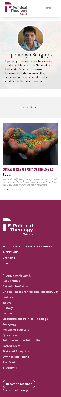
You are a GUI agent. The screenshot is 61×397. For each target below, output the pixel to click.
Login (6, 263)
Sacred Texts (11, 346)
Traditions (10, 367)
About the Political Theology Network (27, 246)
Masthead (9, 257)
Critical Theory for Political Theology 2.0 (28, 169)
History (8, 308)
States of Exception (16, 351)
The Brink (9, 362)
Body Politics (11, 281)
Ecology (8, 297)
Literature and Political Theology (25, 319)
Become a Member (19, 384)
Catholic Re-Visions (15, 286)
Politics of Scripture (16, 330)
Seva (7, 174)
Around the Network (17, 275)
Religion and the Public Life (21, 340)
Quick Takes (11, 335)
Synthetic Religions (16, 357)
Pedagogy (9, 324)
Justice (7, 313)
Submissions (10, 252)
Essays (7, 302)
